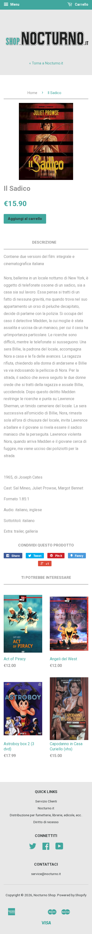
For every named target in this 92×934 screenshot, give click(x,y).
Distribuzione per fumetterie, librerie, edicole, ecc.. (46, 815)
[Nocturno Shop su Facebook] (46, 848)
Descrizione (44, 242)
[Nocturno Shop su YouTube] (59, 848)
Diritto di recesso (46, 822)
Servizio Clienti (46, 801)
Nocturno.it (46, 808)
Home (32, 93)
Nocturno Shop (45, 895)
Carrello (81, 4)
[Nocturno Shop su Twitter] (32, 848)
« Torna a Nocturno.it (46, 63)
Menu (14, 4)
